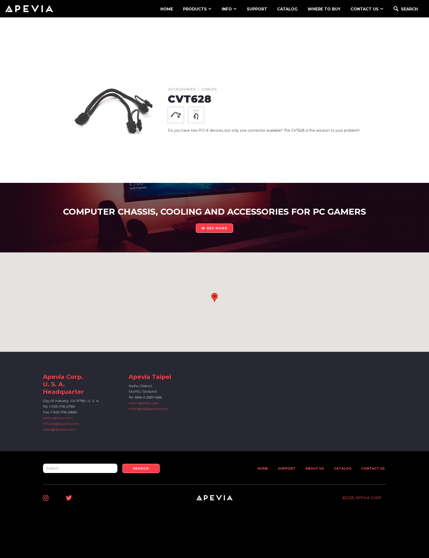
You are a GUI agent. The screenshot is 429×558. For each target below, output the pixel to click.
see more (214, 228)
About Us (314, 468)
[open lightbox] (176, 115)
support (257, 9)
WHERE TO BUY (324, 9)
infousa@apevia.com (61, 423)
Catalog (287, 9)
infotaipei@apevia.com (148, 408)
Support (286, 468)
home (166, 9)
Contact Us (373, 468)
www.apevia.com (58, 418)
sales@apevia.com (59, 429)
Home (262, 468)
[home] (29, 8)
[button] (197, 8)
